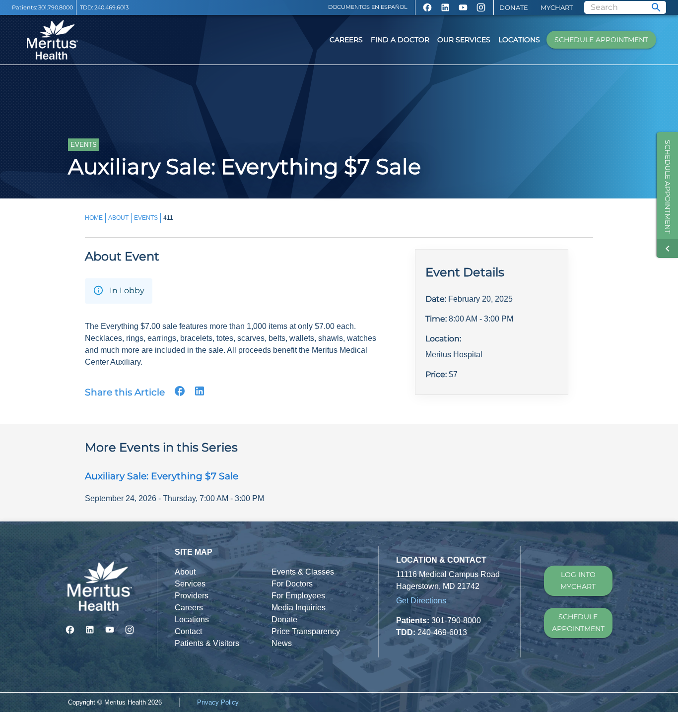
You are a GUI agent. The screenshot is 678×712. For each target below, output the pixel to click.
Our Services (463, 39)
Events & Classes (302, 572)
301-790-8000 (456, 620)
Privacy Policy (218, 702)
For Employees (298, 595)
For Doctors (292, 584)
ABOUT (118, 217)
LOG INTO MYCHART (578, 580)
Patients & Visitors (207, 643)
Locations (519, 39)
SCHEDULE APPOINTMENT (578, 623)
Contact (188, 631)
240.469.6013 (111, 7)
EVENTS (146, 217)
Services (190, 584)
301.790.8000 (55, 7)
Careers (346, 39)
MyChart (557, 7)
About (185, 572)
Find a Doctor (400, 39)
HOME (94, 217)
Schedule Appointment (601, 39)
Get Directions (421, 600)
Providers (191, 595)
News (281, 643)
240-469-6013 (442, 632)
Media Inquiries (298, 607)
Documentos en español (367, 6)
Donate (513, 7)
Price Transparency (305, 631)
